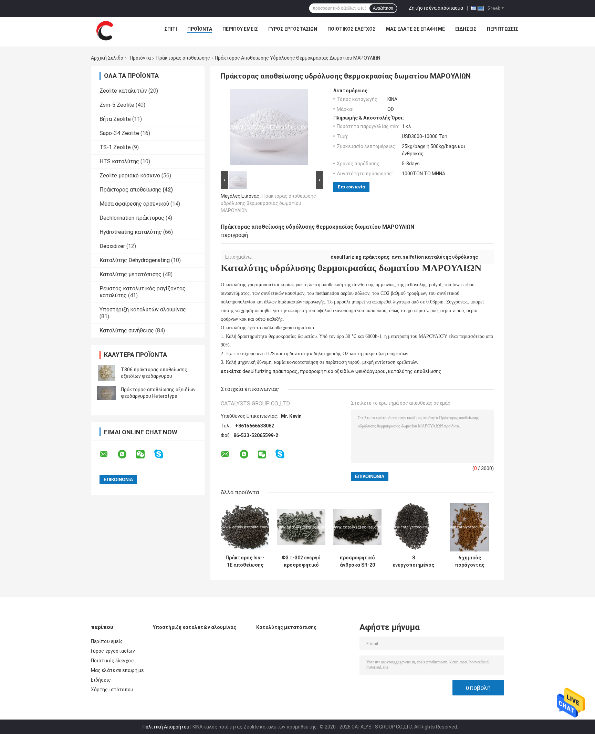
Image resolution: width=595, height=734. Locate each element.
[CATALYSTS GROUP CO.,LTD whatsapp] (126, 454)
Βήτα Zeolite (115, 119)
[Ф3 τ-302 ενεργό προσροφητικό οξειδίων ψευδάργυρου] (301, 527)
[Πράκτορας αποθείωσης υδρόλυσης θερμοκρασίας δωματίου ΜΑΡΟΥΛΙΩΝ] (269, 128)
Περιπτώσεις (502, 29)
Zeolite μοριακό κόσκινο (130, 175)
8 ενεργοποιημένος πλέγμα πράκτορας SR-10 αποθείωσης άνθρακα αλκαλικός (413, 561)
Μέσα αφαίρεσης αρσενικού (134, 203)
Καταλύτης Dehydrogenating (135, 260)
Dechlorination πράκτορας (132, 218)
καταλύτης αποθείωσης (414, 371)
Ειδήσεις (466, 29)
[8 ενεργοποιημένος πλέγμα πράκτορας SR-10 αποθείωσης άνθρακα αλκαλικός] (413, 527)
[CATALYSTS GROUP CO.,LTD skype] (163, 454)
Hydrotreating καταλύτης (131, 232)
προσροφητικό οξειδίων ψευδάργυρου (343, 371)
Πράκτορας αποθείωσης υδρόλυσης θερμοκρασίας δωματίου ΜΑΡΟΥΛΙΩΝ (268, 203)
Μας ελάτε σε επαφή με (415, 29)
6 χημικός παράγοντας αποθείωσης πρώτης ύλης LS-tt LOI (470, 561)
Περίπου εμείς (240, 29)
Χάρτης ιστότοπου (112, 689)
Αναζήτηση (383, 8)
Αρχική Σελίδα (107, 58)
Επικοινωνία (351, 186)
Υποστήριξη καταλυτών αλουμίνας (143, 309)
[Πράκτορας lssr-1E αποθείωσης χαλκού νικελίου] (245, 527)
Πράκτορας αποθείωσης (183, 58)
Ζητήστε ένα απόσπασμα (436, 8)
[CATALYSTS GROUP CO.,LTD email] (108, 454)
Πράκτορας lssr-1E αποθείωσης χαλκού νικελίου (245, 561)
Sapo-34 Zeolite (119, 133)
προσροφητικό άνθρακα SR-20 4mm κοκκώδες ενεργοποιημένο (357, 561)
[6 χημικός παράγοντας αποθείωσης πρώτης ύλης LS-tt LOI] (469, 527)
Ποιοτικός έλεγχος (351, 29)
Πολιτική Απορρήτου (166, 727)
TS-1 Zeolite (115, 147)
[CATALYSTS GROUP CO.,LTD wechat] (144, 454)
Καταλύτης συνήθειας (127, 330)
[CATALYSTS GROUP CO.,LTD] (105, 30)
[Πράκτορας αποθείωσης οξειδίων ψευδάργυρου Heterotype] (106, 393)
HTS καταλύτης (119, 161)
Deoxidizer (112, 246)
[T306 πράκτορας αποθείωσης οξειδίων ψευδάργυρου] (106, 373)
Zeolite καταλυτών (123, 90)
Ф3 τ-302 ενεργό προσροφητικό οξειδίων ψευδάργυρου (301, 561)
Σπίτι (170, 29)
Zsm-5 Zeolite (117, 105)
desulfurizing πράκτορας (270, 371)
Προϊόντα (199, 29)
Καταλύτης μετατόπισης (130, 274)
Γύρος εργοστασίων (292, 29)
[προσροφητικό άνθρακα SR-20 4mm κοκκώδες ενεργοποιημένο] (357, 527)
